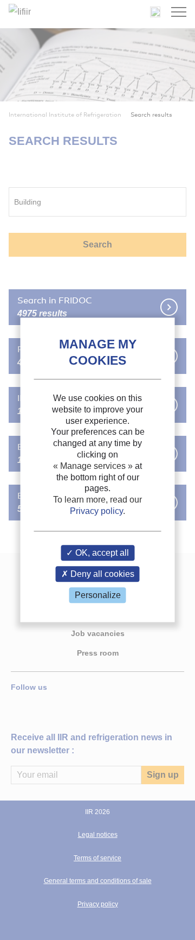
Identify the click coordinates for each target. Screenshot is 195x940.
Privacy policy (96, 511)
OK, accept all (101, 552)
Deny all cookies (101, 574)
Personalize (98, 595)
